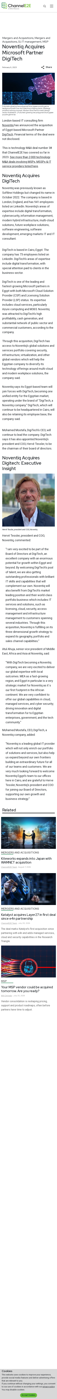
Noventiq (8, 125)
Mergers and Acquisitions (18, 38)
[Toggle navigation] (51, 6)
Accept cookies (28, 1395)
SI (19, 41)
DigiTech (7, 134)
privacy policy (49, 1386)
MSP (45, 41)
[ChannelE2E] (16, 6)
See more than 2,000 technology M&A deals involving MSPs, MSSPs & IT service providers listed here (26, 161)
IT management (31, 41)
